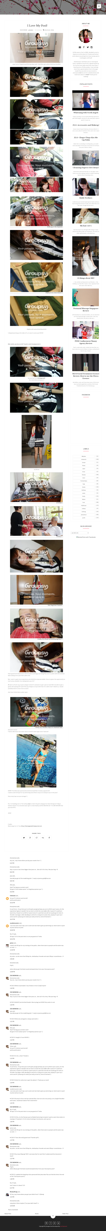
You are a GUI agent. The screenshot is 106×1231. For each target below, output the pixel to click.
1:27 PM (12, 1140)
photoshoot (83, 514)
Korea (83, 471)
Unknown (13, 895)
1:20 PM (12, 988)
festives (83, 499)
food (84, 502)
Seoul (83, 478)
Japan (83, 468)
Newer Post (8, 1213)
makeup (84, 508)
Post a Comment (13, 1209)
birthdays (84, 490)
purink (83, 518)
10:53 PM (12, 939)
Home (37, 1213)
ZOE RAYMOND (14, 975)
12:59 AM (12, 1206)
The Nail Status (83, 481)
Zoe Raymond (63, 1226)
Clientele (90, 541)
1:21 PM (12, 1021)
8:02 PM (12, 872)
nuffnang (84, 511)
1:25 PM (12, 1103)
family (52, 30)
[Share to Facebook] (49, 838)
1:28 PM (12, 1179)
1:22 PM (12, 1040)
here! (87, 74)
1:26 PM (12, 1121)
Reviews (84, 474)
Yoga (84, 484)
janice (11, 943)
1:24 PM (12, 1082)
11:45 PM (12, 950)
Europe (83, 462)
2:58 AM (12, 959)
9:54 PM (12, 892)
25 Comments (38, 30)
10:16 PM (12, 902)
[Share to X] (24, 838)
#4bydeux (84, 456)
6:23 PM (12, 863)
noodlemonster (14, 923)
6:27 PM (12, 1188)
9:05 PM (12, 881)
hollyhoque (83, 505)
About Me (82, 541)
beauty (83, 487)
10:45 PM (12, 930)
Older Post (65, 1213)
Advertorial (47, 30)
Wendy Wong (13, 1192)
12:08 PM (12, 971)
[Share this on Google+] (30, 838)
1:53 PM (12, 1197)
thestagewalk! (41, 378)
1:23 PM (12, 1058)
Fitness (83, 465)
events (83, 493)
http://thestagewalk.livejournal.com (31, 826)
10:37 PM (12, 919)
